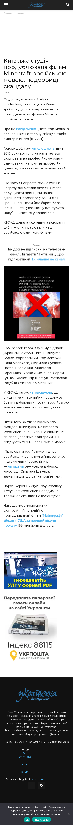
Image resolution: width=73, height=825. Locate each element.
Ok (27, 819)
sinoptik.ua (38, 779)
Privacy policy (41, 819)
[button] (6, 5)
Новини (20, 13)
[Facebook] (31, 785)
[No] (68, 814)
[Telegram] (41, 785)
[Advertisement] (36, 37)
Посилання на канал (47, 259)
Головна (8, 13)
